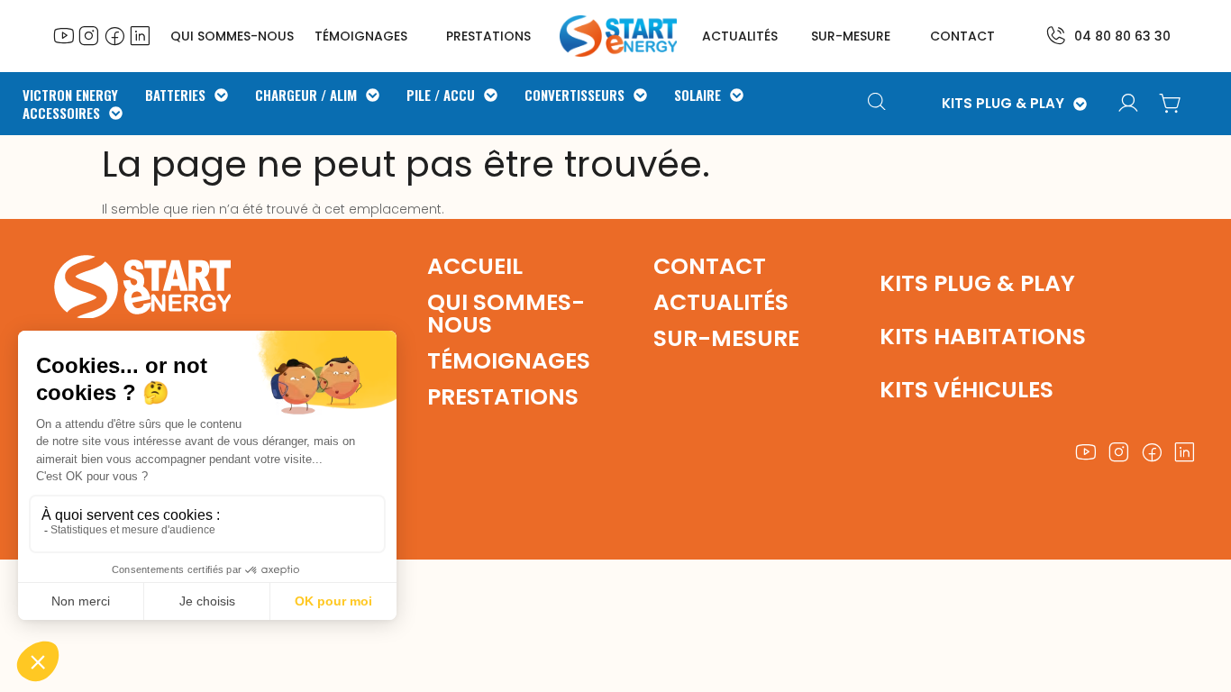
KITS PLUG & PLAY (1003, 104)
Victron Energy (70, 95)
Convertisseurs (574, 95)
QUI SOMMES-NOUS (232, 36)
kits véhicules (966, 389)
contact (962, 36)
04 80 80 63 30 (1122, 36)
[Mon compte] (1128, 103)
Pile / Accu (440, 95)
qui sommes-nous (506, 314)
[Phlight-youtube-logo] (64, 35)
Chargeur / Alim (306, 95)
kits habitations (983, 336)
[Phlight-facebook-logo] (114, 35)
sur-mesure (850, 36)
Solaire (697, 95)
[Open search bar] (879, 104)
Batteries (175, 95)
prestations (488, 36)
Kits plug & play (977, 283)
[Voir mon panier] (1169, 103)
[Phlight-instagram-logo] (89, 35)
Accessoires (61, 113)
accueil (475, 266)
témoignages (361, 36)
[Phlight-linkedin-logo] (139, 35)
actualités (740, 36)
